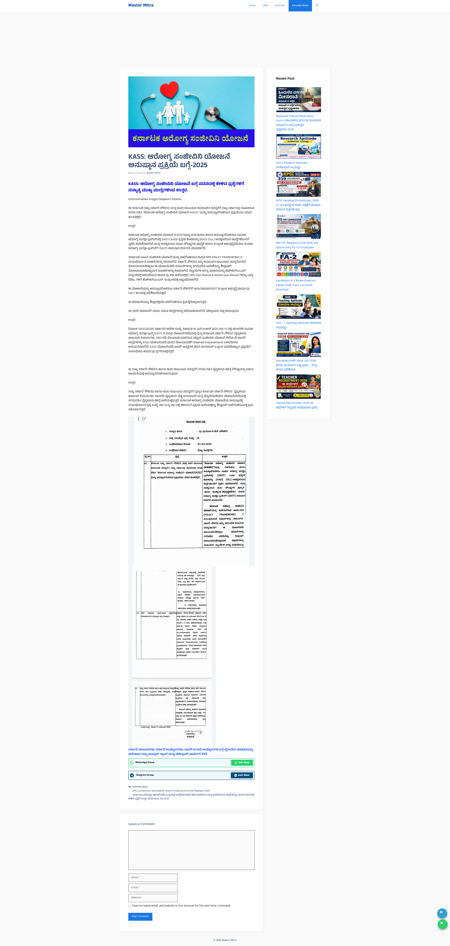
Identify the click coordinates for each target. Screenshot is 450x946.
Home (252, 6)
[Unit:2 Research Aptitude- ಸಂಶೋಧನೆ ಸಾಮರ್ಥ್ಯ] (298, 147)
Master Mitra (140, 5)
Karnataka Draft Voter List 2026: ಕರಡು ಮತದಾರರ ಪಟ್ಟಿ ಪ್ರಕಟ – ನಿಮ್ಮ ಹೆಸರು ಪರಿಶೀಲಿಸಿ (296, 365)
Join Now (243, 762)
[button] (317, 5)
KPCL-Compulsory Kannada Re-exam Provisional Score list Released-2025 (171, 791)
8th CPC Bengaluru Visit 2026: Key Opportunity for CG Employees (297, 245)
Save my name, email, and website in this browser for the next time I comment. (181, 906)
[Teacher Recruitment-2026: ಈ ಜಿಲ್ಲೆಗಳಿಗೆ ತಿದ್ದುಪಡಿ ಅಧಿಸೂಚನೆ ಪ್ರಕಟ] (298, 387)
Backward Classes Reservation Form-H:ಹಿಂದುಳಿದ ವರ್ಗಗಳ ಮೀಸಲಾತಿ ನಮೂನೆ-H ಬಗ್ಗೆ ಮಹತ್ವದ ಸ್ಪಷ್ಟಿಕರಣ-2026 (298, 123)
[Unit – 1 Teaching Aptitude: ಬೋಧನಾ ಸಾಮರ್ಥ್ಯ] (298, 307)
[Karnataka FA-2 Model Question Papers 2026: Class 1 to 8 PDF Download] (298, 265)
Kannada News (300, 6)
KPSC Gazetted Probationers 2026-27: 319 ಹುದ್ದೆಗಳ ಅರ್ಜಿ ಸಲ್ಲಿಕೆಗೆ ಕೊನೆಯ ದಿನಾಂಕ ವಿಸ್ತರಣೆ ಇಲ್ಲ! (298, 205)
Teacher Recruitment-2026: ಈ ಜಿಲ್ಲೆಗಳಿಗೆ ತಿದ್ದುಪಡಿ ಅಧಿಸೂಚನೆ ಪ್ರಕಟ (297, 405)
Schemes (280, 6)
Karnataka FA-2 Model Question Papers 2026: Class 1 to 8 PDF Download (295, 285)
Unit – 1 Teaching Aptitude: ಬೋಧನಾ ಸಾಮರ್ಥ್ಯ (298, 325)
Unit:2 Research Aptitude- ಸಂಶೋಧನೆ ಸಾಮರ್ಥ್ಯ (292, 165)
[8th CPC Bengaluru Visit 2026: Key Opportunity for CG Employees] (298, 227)
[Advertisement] (225, 37)
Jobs (265, 6)
